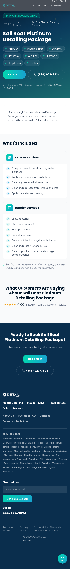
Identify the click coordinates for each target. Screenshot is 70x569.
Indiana (15, 446)
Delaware (8, 442)
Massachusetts (22, 451)
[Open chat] (62, 559)
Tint (38, 5)
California (29, 438)
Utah (13, 467)
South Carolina (42, 463)
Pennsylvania (11, 463)
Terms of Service (8, 528)
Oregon (63, 459)
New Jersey (48, 455)
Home (6, 23)
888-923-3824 (14, 513)
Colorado (40, 438)
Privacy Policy (24, 528)
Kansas (24, 446)
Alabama (7, 438)
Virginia (21, 467)
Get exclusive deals (17, 498)
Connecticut (53, 438)
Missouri (8, 455)
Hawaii (59, 442)
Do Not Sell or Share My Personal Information (47, 528)
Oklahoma (51, 459)
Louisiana (46, 446)
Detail (32, 5)
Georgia (49, 442)
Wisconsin (8, 471)
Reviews (57, 5)
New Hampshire (32, 455)
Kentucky (35, 446)
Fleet (44, 5)
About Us (8, 416)
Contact (45, 416)
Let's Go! (14, 74)
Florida (40, 442)
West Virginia (48, 467)
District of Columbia (24, 442)
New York (16, 459)
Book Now (35, 359)
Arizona (18, 438)
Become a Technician (16, 421)
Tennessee (58, 463)
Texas (6, 467)
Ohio (41, 459)
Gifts (50, 5)
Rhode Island (26, 463)
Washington (33, 467)
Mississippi (61, 451)
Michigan (36, 451)
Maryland (7, 451)
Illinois (6, 446)
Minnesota (48, 451)
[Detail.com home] (13, 5)
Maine (56, 446)
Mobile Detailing (16, 23)
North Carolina (30, 459)
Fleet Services (57, 403)
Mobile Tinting (36, 403)
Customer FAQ (27, 416)
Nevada (18, 455)
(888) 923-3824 (49, 74)
